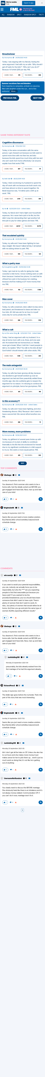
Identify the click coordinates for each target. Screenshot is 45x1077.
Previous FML (9, 98)
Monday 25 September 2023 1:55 (13, 748)
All (3, 15)
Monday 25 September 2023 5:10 (13, 784)
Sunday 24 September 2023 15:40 (13, 481)
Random (10, 15)
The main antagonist (12, 365)
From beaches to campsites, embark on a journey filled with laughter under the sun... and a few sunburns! (21, 87)
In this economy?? (11, 401)
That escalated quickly (13, 236)
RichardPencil (9, 686)
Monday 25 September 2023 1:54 (17, 663)
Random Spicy (30, 15)
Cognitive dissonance (12, 143)
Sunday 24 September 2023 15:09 (13, 581)
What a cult (7, 330)
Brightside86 (9, 508)
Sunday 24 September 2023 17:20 (13, 691)
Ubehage (8, 475)
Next (22, 463)
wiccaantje (8, 575)
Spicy (19, 15)
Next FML (37, 98)
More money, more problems (16, 432)
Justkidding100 (14, 657)
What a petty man (11, 264)
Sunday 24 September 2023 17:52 (13, 513)
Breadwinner (8, 54)
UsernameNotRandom (13, 778)
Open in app (29, 3)
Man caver (7, 299)
